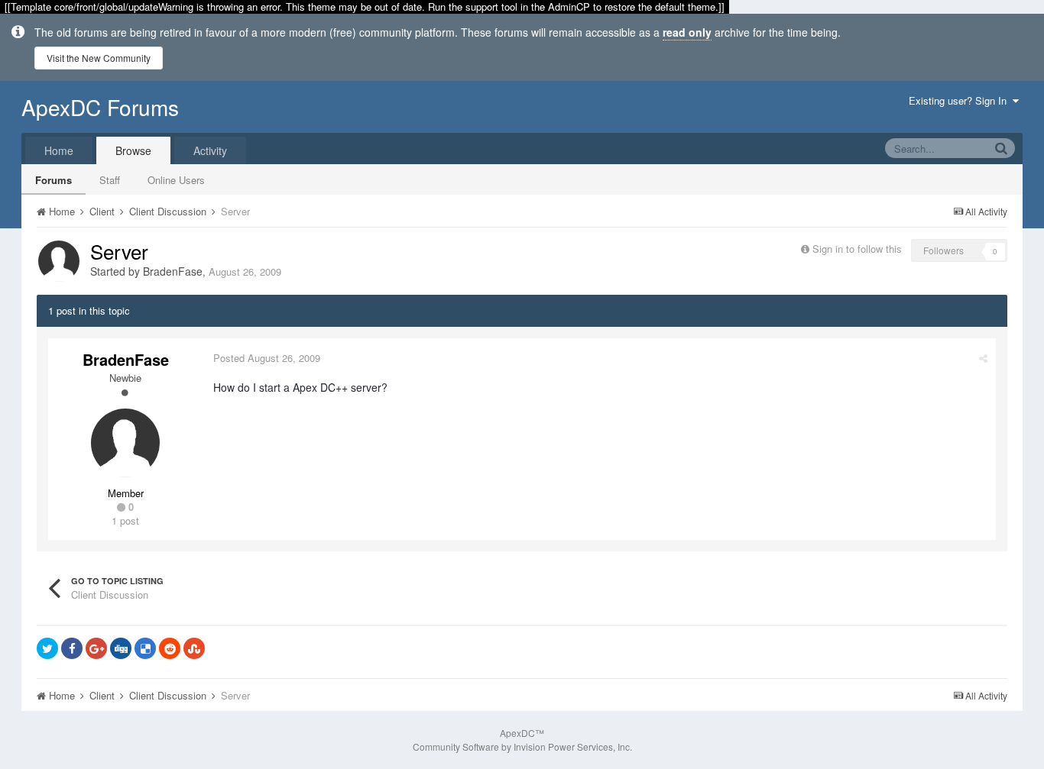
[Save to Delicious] (145, 648)
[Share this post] (983, 358)
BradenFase (173, 271)
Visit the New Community (99, 57)
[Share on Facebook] (72, 648)
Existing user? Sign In (961, 100)
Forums (53, 180)
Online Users (176, 180)
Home (58, 150)
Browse (133, 150)
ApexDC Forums (100, 107)
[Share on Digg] (120, 648)
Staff (109, 180)
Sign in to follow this (857, 248)
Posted (266, 358)
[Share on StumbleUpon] (194, 648)
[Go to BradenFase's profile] (58, 261)
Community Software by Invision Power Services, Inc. (522, 746)
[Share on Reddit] (169, 648)
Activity (210, 150)
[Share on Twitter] (47, 648)
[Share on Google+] (96, 648)
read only (687, 32)
